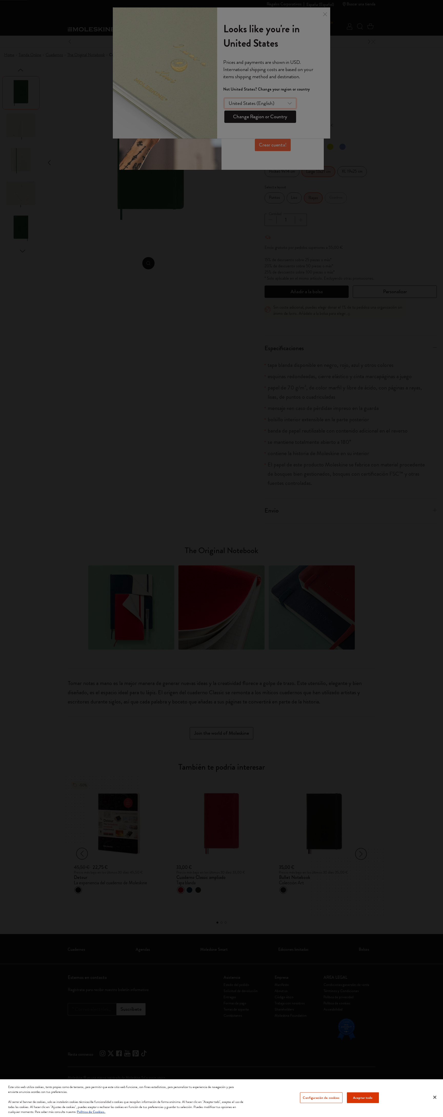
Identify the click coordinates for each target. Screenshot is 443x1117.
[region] (221, 1098)
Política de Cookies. (91, 1111)
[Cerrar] (434, 1097)
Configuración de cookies (321, 1097)
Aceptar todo (363, 1097)
